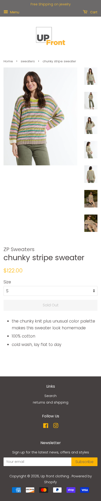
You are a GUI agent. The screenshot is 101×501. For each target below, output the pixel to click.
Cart (93, 12)
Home (8, 61)
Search (50, 395)
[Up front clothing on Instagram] (55, 426)
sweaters (28, 61)
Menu (14, 12)
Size (7, 282)
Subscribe (84, 461)
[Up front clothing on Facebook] (45, 426)
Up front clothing (55, 476)
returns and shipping (50, 402)
